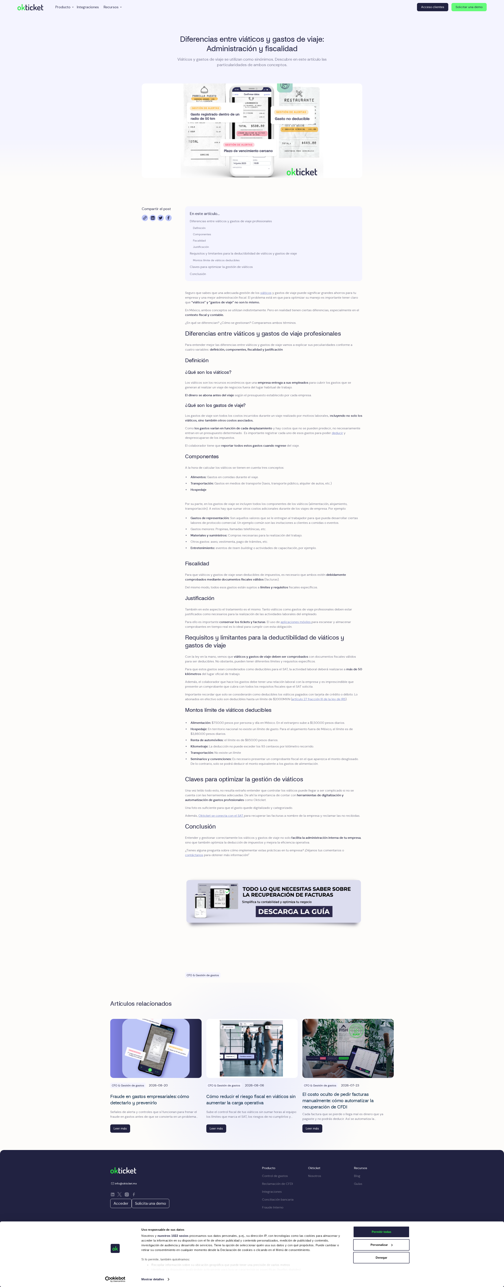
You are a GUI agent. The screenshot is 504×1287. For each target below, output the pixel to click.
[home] (30, 7)
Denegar (381, 1257)
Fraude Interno (272, 1207)
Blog (357, 1176)
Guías (358, 1184)
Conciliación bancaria (278, 1199)
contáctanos (194, 855)
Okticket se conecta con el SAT (221, 816)
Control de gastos (275, 1176)
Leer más (120, 1128)
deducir (337, 433)
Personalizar (379, 1244)
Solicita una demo (150, 1203)
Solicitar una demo (469, 7)
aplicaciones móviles (296, 622)
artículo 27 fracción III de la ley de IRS (319, 699)
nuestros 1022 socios (173, 1235)
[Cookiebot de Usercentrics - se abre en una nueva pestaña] (115, 1279)
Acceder (121, 1203)
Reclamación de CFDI (277, 1184)
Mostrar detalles (152, 1279)
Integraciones (88, 7)
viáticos (265, 293)
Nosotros (314, 1176)
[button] (64, 7)
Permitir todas (381, 1231)
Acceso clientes (432, 7)
